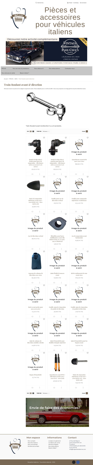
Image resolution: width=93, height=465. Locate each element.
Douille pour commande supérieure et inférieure (79, 199)
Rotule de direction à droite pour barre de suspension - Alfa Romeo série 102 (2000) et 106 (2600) (35, 163)
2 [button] (47, 64)
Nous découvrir (39, 68)
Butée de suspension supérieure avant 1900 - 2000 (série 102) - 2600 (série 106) (79, 377)
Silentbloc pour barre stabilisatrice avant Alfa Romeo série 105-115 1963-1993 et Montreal (57, 238)
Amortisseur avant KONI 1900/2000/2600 (79, 160)
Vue (28, 131)
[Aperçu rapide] (32, 174)
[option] (46, 51)
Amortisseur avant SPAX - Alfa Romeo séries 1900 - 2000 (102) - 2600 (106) (57, 376)
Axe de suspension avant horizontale (79, 237)
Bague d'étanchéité (36, 375)
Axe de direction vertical (35, 236)
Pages (83, 131)
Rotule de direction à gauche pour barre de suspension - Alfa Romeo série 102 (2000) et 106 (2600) (57, 163)
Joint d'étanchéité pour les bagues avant (79, 342)
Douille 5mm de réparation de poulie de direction (79, 308)
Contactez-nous (69, 68)
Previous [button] (8, 51)
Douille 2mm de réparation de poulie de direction (57, 308)
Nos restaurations (54, 68)
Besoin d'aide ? (24, 73)
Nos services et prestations (21, 68)
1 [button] (45, 64)
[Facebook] (78, 462)
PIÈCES (4, 68)
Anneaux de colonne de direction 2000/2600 (35, 274)
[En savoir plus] (39, 174)
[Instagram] (73, 462)
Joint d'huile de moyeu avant (57, 274)
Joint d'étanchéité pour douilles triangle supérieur (57, 342)
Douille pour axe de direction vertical (57, 199)
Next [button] (85, 51)
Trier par (39, 131)
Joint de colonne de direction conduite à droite (35, 342)
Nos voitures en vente (8, 73)
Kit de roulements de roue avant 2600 (79, 274)
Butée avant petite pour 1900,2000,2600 (35, 308)
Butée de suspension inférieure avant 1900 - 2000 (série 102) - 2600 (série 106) (35, 201)
